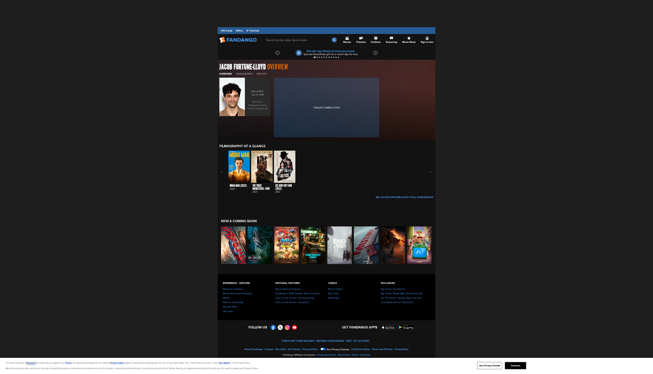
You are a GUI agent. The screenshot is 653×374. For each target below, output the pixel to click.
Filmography (244, 73)
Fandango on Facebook (273, 327)
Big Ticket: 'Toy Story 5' (393, 289)
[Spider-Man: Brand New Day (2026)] (233, 245)
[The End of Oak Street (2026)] (339, 245)
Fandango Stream (326, 354)
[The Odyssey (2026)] (393, 245)
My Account (362, 341)
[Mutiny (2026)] (366, 245)
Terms (68, 362)
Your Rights (224, 362)
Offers (239, 30)
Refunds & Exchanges (330, 341)
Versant (31, 362)
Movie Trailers (335, 289)
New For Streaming (233, 302)
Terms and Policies (382, 349)
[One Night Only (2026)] (313, 245)
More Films (428, 172)
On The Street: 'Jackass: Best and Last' (401, 298)
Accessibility (401, 349)
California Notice (360, 349)
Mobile (226, 298)
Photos (261, 73)
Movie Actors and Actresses (237, 293)
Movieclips (333, 298)
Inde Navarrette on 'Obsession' (397, 302)
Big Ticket (333, 293)
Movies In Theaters (233, 289)
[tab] (314, 57)
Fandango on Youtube (294, 327)
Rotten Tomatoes (361, 354)
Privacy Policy (310, 349)
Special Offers (230, 306)
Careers (269, 349)
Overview (225, 73)
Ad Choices (294, 349)
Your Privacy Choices (337, 349)
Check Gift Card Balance (298, 341)
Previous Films (224, 172)
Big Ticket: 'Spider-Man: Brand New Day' (402, 293)
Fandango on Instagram (287, 327)
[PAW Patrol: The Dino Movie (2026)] (286, 245)
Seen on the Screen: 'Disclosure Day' (295, 298)
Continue (515, 365)
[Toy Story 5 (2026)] (419, 245)
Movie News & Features (288, 289)
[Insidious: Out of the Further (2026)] (260, 245)
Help (349, 341)
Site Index (280, 349)
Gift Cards (226, 30)
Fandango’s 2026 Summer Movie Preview (297, 293)
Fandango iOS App (388, 327)
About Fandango (254, 349)
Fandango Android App (406, 327)
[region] (326, 366)
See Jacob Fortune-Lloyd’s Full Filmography (405, 197)
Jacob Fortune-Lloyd (242, 67)
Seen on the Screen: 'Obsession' (292, 302)
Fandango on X (280, 327)
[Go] (334, 39)
